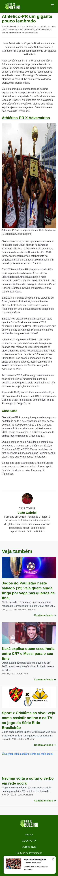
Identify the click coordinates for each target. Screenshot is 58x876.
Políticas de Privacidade (29, 853)
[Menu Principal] (52, 6)
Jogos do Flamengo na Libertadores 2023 (35, 861)
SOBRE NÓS (29, 847)
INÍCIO (29, 834)
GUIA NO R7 (29, 840)
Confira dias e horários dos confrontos (36, 868)
